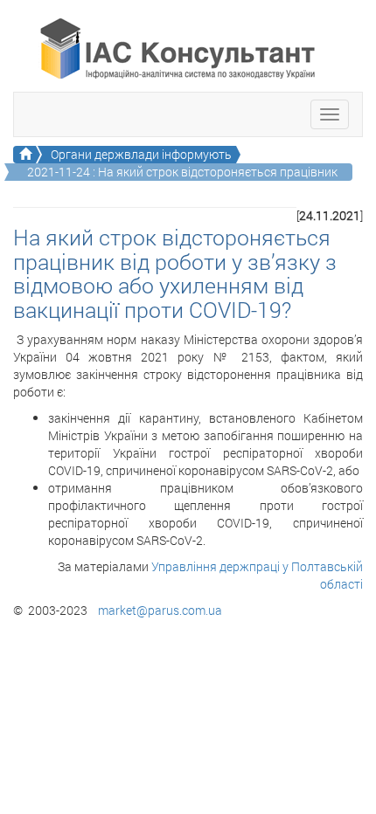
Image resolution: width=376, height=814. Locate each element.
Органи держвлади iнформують (141, 154)
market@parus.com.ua (160, 610)
